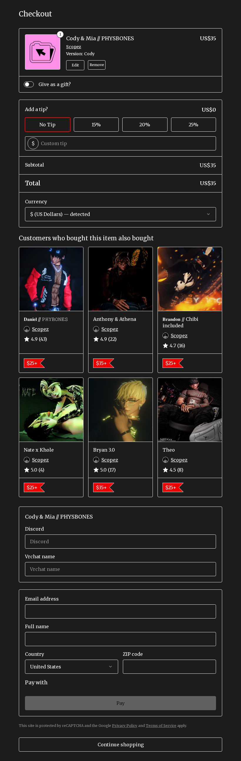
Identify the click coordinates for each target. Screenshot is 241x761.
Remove (97, 65)
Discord (34, 529)
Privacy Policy (124, 725)
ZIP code (133, 654)
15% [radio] (96, 125)
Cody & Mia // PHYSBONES (100, 38)
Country (34, 654)
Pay (120, 703)
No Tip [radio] (47, 125)
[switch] (29, 84)
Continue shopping (121, 744)
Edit (75, 65)
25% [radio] (193, 125)
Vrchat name (40, 556)
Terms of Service (161, 725)
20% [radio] (144, 125)
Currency (36, 202)
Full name (37, 626)
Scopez (73, 46)
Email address (42, 599)
